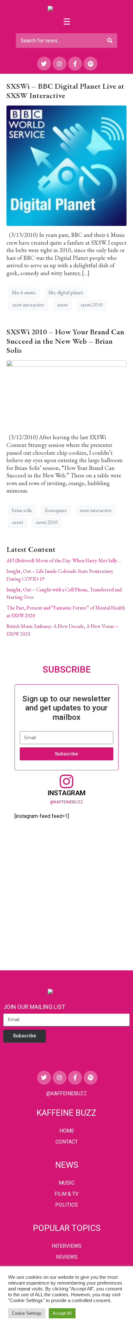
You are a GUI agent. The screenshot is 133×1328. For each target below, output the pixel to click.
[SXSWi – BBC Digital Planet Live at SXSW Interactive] (66, 165)
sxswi (62, 304)
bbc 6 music (24, 292)
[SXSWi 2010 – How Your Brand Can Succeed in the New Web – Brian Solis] (66, 393)
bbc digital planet (66, 292)
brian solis (22, 510)
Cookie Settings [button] (27, 1313)
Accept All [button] (62, 1313)
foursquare (56, 510)
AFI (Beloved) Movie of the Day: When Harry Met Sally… (63, 560)
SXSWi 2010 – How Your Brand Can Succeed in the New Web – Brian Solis (65, 341)
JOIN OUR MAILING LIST (34, 1006)
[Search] (109, 40)
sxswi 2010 (92, 304)
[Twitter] (44, 64)
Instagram (66, 793)
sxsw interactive (28, 304)
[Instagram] (59, 64)
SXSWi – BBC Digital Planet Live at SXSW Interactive (65, 90)
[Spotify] (90, 64)
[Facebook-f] (75, 64)
